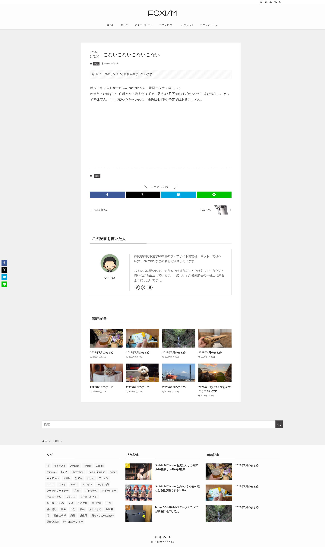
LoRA (64, 472)
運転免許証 (53, 521)
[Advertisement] (161, 135)
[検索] (280, 2)
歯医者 (109, 509)
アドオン (104, 478)
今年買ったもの (88, 496)
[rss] (275, 2)
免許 (70, 503)
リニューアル (54, 496)
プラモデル (91, 490)
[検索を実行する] (279, 424)
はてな (78, 478)
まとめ (90, 478)
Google (100, 465)
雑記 (96, 63)
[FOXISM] (162, 13)
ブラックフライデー (58, 490)
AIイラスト (60, 465)
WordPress (53, 478)
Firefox (87, 465)
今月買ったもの (55, 503)
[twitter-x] (260, 2)
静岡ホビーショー (73, 521)
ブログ (76, 490)
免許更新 (82, 503)
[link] (137, 287)
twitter (113, 472)
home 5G (52, 472)
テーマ (74, 484)
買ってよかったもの (103, 515)
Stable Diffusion (96, 472)
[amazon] (265, 2)
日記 (72, 509)
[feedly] (270, 2)
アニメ (50, 484)
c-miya (109, 277)
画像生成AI (60, 515)
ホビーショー (109, 490)
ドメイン (87, 484)
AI (48, 465)
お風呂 (67, 478)
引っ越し (51, 509)
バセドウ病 (102, 484)
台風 (108, 503)
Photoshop (77, 472)
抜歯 (63, 509)
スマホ (62, 484)
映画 (82, 509)
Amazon (74, 465)
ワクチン (71, 496)
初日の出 (97, 503)
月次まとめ (95, 509)
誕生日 (83, 515)
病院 (72, 515)
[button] (107, 195)
